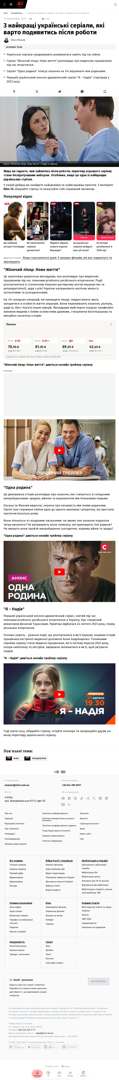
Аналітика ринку (18, 946)
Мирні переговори (55, 873)
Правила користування (16, 844)
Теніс (48, 954)
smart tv (51, 1046)
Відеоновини (16, 877)
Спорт (49, 942)
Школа (85, 915)
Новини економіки (21, 903)
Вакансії (84, 819)
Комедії (49, 919)
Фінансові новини (19, 915)
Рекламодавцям (12, 839)
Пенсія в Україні (18, 931)
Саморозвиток (89, 923)
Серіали (50, 924)
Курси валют (16, 911)
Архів (82, 829)
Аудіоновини (16, 881)
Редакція (9, 819)
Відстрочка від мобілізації (95, 885)
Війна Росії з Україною (59, 860)
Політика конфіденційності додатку (59, 826)
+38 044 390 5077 (71, 785)
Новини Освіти (90, 903)
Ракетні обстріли (54, 864)
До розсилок (99, 981)
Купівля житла (17, 950)
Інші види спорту (54, 963)
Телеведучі (10, 834)
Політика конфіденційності (55, 814)
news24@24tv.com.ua (17, 785)
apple (34, 1046)
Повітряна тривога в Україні (60, 877)
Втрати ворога (53, 890)
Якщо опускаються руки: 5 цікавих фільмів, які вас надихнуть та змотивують (58, 259)
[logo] (20, 4)
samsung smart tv (69, 1046)
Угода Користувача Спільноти (56, 831)
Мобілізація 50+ (90, 872)
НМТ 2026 (86, 919)
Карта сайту (85, 834)
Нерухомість (17, 942)
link (63, 798)
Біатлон (50, 958)
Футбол (49, 950)
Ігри (82, 839)
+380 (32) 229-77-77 (26, 1030)
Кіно (6, 13)
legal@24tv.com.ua (44, 1033)
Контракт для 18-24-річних (95, 881)
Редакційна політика (14, 824)
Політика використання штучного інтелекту (58, 820)
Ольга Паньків (18, 40)
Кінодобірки (17, 13)
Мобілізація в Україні (95, 860)
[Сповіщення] (115, 4)
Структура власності (89, 824)
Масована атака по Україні (59, 881)
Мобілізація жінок (91, 876)
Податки (14, 927)
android (17, 1046)
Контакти (84, 814)
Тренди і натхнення (19, 954)
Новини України (18, 869)
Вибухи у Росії (53, 885)
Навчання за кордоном (93, 927)
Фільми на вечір (54, 915)
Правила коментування (53, 836)
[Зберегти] (105, 91)
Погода (13, 885)
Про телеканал (12, 829)
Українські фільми (55, 911)
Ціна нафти (15, 907)
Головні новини (18, 864)
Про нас (8, 814)
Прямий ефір (16, 873)
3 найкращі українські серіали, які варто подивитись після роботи (58, 13)
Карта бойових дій (55, 869)
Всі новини (16, 860)
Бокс (48, 946)
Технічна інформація (52, 841)
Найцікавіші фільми (56, 907)
